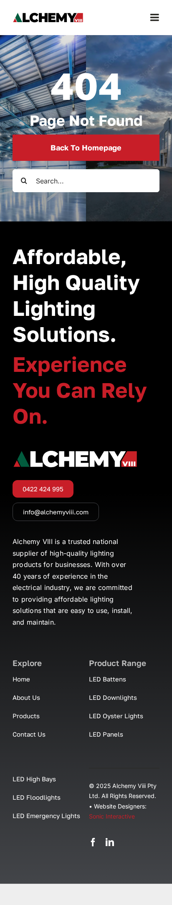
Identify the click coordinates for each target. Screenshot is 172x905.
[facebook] (93, 842)
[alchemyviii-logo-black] (48, 16)
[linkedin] (110, 842)
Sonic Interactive (112, 816)
